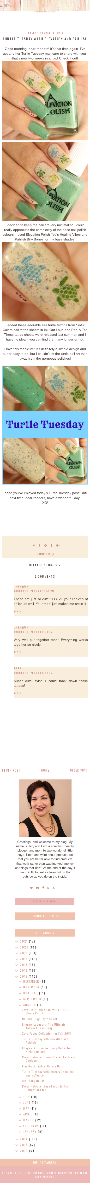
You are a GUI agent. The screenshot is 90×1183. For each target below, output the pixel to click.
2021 (24, 941)
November (32, 987)
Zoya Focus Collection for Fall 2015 (46, 1033)
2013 (24, 1145)
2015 (24, 976)
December (32, 981)
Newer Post (11, 770)
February (31, 1126)
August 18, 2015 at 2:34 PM (33, 632)
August (30, 1005)
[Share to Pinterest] (45, 545)
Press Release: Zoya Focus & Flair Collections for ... (45, 1088)
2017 (24, 965)
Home (45, 770)
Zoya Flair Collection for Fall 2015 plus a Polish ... (45, 1011)
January (30, 1132)
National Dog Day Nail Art (39, 1019)
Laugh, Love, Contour (29, 1173)
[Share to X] (33, 545)
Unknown (21, 587)
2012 (24, 1151)
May (26, 1108)
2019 (24, 953)
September (33, 999)
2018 (24, 959)
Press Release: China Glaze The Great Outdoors (48, 1058)
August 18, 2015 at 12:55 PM (34, 591)
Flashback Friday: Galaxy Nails (43, 1066)
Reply (17, 611)
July (27, 1097)
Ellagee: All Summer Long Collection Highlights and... (47, 1049)
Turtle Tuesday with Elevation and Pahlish (45, 1040)
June (27, 1102)
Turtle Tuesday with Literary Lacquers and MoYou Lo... (48, 1073)
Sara (18, 668)
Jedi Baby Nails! (33, 1081)
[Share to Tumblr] (52, 545)
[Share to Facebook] (40, 545)
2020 (25, 947)
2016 (24, 970)
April (28, 1114)
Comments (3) (46, 554)
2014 (24, 1139)
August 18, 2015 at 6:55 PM (33, 673)
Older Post (79, 770)
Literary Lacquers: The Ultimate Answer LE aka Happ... (44, 1026)
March (29, 1120)
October (31, 993)
